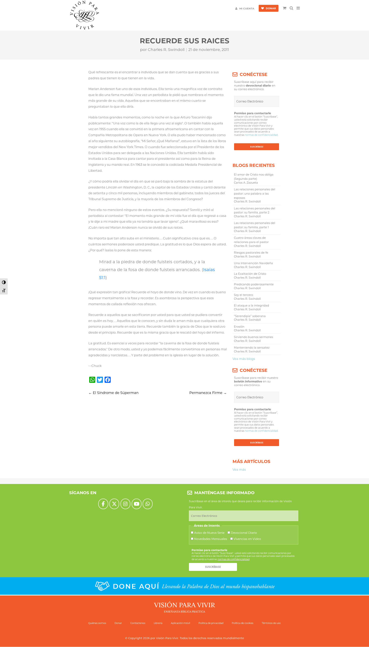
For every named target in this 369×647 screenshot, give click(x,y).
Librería (158, 623)
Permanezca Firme (208, 393)
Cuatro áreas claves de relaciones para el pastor (251, 240)
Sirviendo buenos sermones (253, 337)
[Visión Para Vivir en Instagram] (125, 504)
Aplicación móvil (180, 623)
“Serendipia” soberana (250, 316)
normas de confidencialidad (261, 134)
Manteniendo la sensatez (251, 347)
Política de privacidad (211, 623)
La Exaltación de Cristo (250, 274)
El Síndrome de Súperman (113, 393)
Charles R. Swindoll (166, 49)
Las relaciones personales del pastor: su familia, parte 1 (254, 225)
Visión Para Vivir (167, 638)
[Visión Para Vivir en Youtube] (136, 504)
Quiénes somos (97, 623)
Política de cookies (242, 623)
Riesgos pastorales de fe (251, 252)
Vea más (239, 469)
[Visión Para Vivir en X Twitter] (114, 504)
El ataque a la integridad (251, 305)
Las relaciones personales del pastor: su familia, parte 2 (254, 210)
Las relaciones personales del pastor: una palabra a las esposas (254, 194)
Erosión (239, 326)
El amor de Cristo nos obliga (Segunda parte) (253, 177)
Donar (118, 623)
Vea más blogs (244, 359)
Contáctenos (137, 623)
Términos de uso (271, 623)
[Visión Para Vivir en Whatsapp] (147, 504)
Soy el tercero (243, 295)
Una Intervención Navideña (253, 263)
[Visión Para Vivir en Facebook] (103, 504)
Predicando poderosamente (254, 284)
